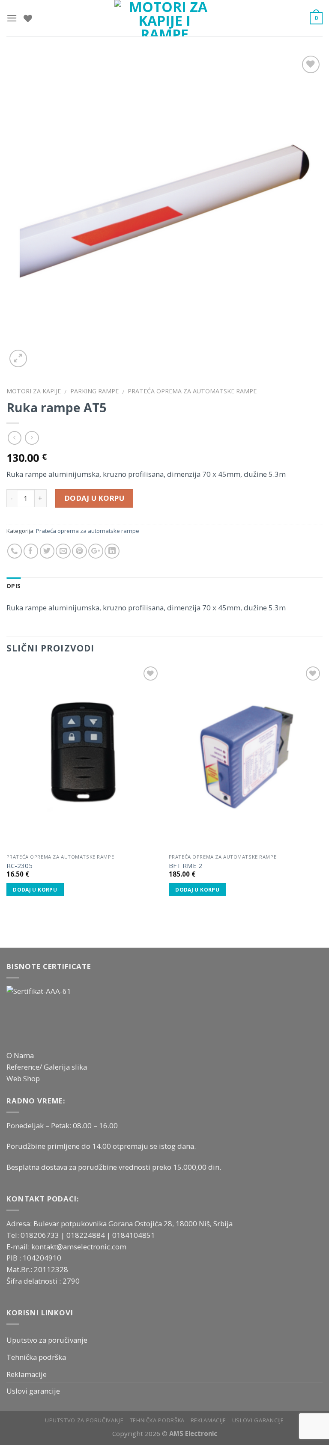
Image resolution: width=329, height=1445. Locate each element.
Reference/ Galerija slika (46, 1067)
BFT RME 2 (185, 866)
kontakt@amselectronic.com (78, 1247)
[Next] (322, 790)
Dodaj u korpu (95, 498)
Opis (13, 586)
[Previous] (6, 790)
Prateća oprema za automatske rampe (192, 391)
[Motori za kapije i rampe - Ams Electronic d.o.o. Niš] (164, 18)
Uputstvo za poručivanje (46, 1340)
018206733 (41, 1235)
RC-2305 (19, 866)
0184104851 (133, 1235)
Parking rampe (94, 391)
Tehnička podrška (36, 1357)
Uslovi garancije (33, 1391)
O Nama (20, 1055)
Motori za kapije (33, 391)
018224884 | (89, 1235)
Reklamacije (26, 1374)
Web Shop (23, 1078)
